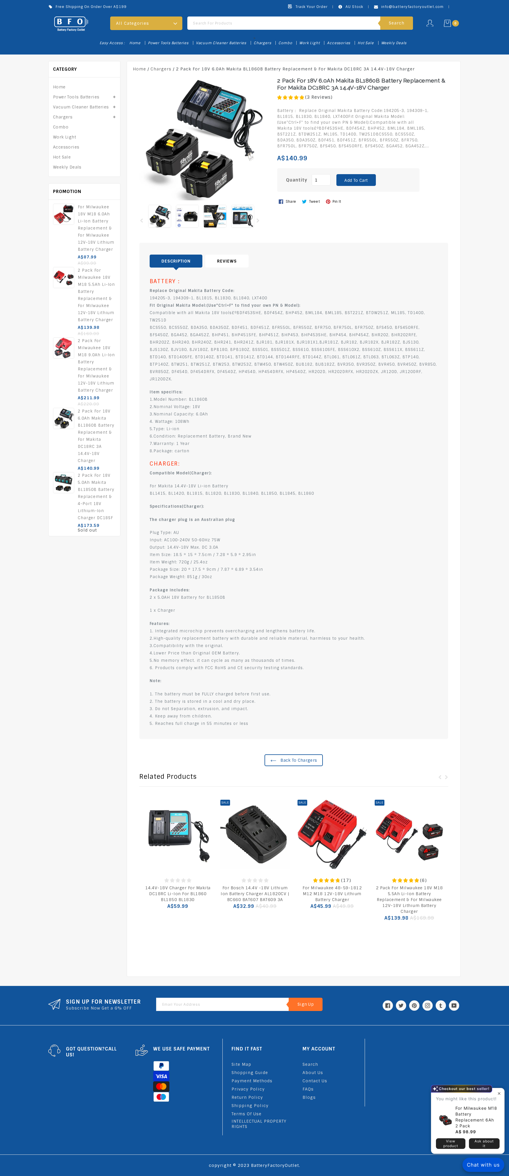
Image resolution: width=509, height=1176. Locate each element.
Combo (285, 43)
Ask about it (484, 1143)
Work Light (309, 43)
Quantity (296, 180)
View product (450, 1143)
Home (135, 43)
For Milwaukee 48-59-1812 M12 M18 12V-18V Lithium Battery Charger (332, 893)
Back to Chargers (298, 760)
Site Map (241, 1064)
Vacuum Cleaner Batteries (221, 43)
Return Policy (247, 1097)
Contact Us (315, 1080)
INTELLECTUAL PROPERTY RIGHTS (259, 1124)
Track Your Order (311, 6)
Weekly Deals (394, 43)
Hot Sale (366, 43)
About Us (313, 1072)
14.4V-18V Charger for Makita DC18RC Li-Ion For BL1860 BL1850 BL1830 (178, 893)
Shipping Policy (250, 1105)
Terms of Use (247, 1113)
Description (176, 261)
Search (310, 1064)
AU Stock (354, 6)
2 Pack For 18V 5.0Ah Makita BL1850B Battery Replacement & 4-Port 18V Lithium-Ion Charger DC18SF (96, 496)
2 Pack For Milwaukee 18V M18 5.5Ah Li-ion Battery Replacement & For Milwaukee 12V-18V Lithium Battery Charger (409, 899)
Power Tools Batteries (168, 43)
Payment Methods (252, 1080)
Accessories (338, 43)
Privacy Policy (248, 1089)
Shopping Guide (250, 1072)
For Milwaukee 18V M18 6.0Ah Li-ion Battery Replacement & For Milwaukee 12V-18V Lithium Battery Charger (96, 228)
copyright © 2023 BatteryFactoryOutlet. (254, 1165)
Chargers (262, 43)
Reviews (227, 261)
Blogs (309, 1097)
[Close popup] (499, 1093)
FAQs (308, 1089)
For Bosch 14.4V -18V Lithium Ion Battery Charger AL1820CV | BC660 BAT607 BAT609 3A (255, 893)
